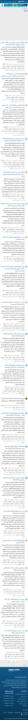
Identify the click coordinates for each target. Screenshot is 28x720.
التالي (13, 662)
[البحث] (1, 1)
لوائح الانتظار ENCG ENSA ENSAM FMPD (13, 398)
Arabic (24, 710)
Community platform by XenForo (16, 718)
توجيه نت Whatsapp (8, 696)
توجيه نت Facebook (8, 698)
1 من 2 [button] (18, 662)
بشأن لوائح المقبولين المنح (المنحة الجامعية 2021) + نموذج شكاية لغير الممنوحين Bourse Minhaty (13, 269)
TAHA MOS (22, 405)
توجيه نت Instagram (8, 700)
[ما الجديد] (4, 1)
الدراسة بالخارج (16, 233)
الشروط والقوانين (18, 712)
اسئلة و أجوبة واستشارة (19, 409)
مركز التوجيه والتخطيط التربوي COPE (12, 474)
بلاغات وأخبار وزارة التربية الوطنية (17, 101)
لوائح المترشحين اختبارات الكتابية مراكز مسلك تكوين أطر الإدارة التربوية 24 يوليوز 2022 (14, 174)
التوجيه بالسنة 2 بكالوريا (10, 70)
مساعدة (5, 712)
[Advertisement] (14, 26)
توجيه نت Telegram (8, 703)
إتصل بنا (25, 712)
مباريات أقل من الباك (22, 701)
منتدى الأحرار (6, 564)
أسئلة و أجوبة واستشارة (21, 694)
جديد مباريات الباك (22, 699)
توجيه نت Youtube (9, 705)
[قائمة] (26, 1)
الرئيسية (25, 714)
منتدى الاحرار (24, 696)
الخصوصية (10, 712)
